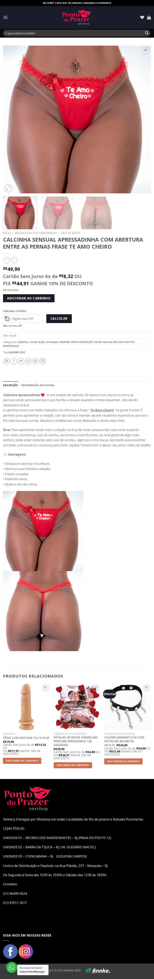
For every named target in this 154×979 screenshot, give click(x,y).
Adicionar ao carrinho (29, 298)
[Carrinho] (149, 17)
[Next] (143, 119)
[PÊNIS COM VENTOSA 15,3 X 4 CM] (26, 707)
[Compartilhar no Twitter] (21, 361)
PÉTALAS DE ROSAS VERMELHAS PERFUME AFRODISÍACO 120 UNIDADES (76, 741)
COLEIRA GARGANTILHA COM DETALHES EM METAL (124, 739)
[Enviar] (146, 33)
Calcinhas (22, 342)
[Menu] (5, 17)
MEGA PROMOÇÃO (82, 342)
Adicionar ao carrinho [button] (22, 760)
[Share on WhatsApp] (6, 361)
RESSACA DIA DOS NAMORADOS (36, 233)
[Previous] (11, 119)
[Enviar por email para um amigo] (28, 361)
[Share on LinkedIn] (43, 361)
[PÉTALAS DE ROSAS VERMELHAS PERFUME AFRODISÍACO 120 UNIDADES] (77, 707)
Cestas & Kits (70, 233)
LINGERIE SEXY (16, 352)
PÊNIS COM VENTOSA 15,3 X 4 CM (26, 738)
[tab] (10, 385)
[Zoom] (8, 188)
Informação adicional (38, 385)
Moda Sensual (103, 342)
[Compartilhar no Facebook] (14, 361)
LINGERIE (64, 342)
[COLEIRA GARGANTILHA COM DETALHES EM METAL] (127, 707)
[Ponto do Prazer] (77, 17)
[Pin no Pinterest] (35, 361)
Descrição (10, 385)
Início (7, 233)
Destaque (52, 342)
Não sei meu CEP (12, 325)
